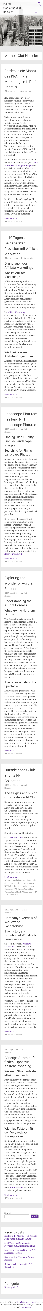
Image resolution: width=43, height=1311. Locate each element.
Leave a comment (14, 221)
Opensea (8, 889)
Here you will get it (13, 554)
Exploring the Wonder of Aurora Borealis (18, 583)
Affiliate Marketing (16, 312)
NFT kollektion (10, 886)
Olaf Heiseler (27, 91)
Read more (10, 218)
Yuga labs (28, 892)
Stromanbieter (16, 1187)
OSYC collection (16, 837)
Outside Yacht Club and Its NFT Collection (19, 775)
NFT (34, 883)
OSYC (14, 889)
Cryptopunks (26, 883)
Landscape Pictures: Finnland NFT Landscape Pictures (20, 419)
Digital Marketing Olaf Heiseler (12, 7)
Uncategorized (11, 1287)
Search (7, 1213)
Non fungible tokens (26, 886)
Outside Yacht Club (25, 889)
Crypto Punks (14, 883)
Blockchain (17, 880)
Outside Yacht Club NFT (13, 892)
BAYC (9, 880)
